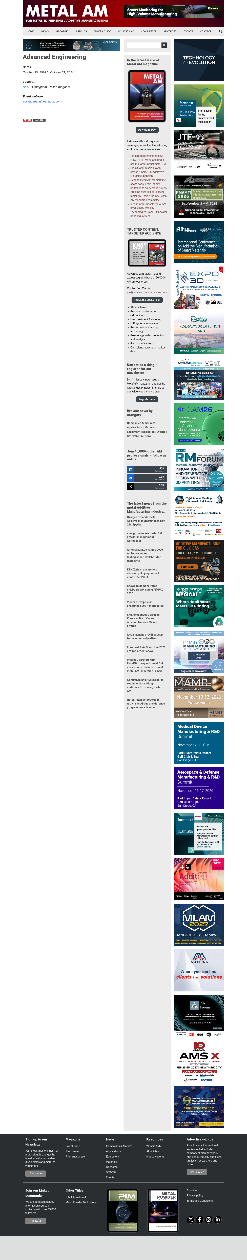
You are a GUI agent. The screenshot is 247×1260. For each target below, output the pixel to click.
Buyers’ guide (102, 31)
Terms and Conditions (200, 1200)
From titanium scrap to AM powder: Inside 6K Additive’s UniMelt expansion (147, 172)
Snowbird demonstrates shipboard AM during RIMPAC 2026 (145, 589)
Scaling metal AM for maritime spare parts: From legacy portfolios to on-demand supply (148, 184)
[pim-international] (123, 1212)
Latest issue (73, 1146)
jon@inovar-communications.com (147, 292)
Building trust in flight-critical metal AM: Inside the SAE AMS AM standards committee (148, 196)
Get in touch (197, 1172)
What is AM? (126, 31)
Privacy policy (195, 1195)
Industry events (155, 1156)
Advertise (169, 31)
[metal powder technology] (163, 1212)
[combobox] (147, 45)
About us (192, 1190)
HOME (30, 31)
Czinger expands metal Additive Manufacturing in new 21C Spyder (146, 521)
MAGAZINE (62, 31)
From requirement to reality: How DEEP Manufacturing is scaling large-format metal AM (148, 159)
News (45, 31)
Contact (205, 31)
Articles (81, 31)
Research (148, 431)
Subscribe (36, 1173)
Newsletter (148, 31)
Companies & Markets (119, 1146)
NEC (26, 87)
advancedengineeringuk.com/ (42, 101)
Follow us (36, 1220)
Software (133, 436)
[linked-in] (218, 1220)
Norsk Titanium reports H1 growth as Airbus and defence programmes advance (146, 703)
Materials (151, 427)
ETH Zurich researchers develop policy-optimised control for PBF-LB (143, 573)
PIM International (76, 1197)
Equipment (133, 431)
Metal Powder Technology (81, 1202)
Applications (135, 427)
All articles (152, 1151)
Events (188, 31)
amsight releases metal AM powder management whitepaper (144, 537)
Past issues (72, 1151)
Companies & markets (141, 423)
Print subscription (76, 1156)
